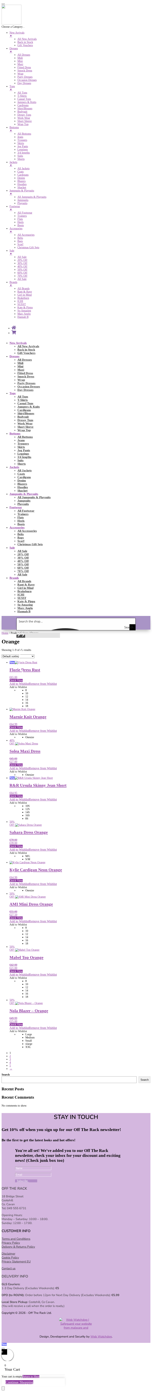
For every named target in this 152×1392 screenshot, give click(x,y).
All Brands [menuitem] (23, 288)
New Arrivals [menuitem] (17, 34)
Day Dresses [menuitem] (24, 83)
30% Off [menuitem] (22, 263)
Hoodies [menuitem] (22, 184)
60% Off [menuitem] (22, 272)
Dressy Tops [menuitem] (24, 114)
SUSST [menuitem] (21, 304)
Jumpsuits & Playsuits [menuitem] (22, 192)
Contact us (8, 1268)
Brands (14, 577)
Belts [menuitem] (20, 238)
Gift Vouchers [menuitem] (25, 45)
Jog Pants (23, 450)
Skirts (21, 447)
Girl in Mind (25, 587)
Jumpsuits (23, 500)
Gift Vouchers (26, 353)
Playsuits (23, 504)
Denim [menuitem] (21, 177)
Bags (20, 537)
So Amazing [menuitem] (24, 310)
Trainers (22, 514)
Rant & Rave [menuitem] (24, 291)
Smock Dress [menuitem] (24, 70)
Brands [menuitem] (13, 284)
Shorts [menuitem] (21, 159)
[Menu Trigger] (3, 4)
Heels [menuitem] (20, 222)
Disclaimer (8, 1254)
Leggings (23, 453)
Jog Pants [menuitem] (22, 146)
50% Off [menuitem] (22, 269)
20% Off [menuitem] (22, 260)
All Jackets (24, 470)
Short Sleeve (25, 426)
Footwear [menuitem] (15, 208)
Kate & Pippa (26, 601)
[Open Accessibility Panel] (3, 1388)
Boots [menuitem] (20, 225)
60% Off (23, 567)
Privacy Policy (11, 1243)
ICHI (20, 594)
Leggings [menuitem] (22, 149)
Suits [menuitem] (20, 155)
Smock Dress (25, 376)
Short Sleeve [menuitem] (24, 121)
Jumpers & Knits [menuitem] (26, 102)
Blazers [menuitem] (21, 181)
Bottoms (15, 433)
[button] (18, 636)
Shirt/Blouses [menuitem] (24, 108)
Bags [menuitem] (20, 241)
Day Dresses (25, 389)
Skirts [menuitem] (20, 143)
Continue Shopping (19, 1382)
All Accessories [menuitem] (25, 234)
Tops (13, 393)
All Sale (22, 551)
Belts (20, 534)
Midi (20, 363)
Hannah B (23, 611)
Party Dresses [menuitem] (24, 76)
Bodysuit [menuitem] (22, 111)
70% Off (23, 571)
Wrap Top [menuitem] (22, 124)
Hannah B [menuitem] (22, 316)
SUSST (21, 598)
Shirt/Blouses (25, 413)
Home (5, 633)
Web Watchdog (101, 1336)
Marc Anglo (25, 608)
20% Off (23, 554)
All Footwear (25, 510)
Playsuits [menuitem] (22, 203)
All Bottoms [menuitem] (24, 133)
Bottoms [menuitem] (14, 129)
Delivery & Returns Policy (18, 1247)
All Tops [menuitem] (22, 92)
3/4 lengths (24, 457)
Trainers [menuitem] (22, 215)
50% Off (23, 564)
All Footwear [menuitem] (24, 212)
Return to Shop (30, 1376)
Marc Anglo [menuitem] (24, 313)
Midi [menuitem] (20, 57)
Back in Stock (26, 349)
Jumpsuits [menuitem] (22, 200)
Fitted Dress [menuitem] (24, 67)
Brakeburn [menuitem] (23, 298)
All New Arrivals (28, 346)
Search (6, 1074)
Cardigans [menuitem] (22, 105)
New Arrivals (18, 342)
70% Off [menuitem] (22, 275)
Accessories (17, 527)
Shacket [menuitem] (21, 187)
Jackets (14, 467)
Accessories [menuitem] (16, 230)
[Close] (3, 1348)
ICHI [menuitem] (20, 301)
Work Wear (25, 423)
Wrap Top (24, 430)
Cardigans (24, 410)
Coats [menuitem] (20, 171)
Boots (21, 524)
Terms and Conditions (16, 1239)
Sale (12, 547)
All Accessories (27, 530)
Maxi (20, 369)
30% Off (23, 557)
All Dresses (24, 359)
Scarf (20, 541)
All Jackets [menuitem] (23, 168)
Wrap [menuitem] (20, 73)
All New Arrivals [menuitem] (27, 39)
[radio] (87, 690)
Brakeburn (24, 591)
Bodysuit (23, 416)
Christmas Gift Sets (30, 544)
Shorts (21, 463)
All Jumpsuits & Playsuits (34, 497)
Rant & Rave (26, 584)
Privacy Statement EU (16, 1261)
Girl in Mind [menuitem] (24, 294)
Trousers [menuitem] (22, 140)
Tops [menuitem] (12, 88)
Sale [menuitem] (12, 252)
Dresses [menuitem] (14, 50)
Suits (20, 460)
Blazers (22, 483)
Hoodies (22, 487)
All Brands (24, 581)
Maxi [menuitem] (20, 64)
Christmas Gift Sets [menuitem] (28, 247)
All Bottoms (25, 436)
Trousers (23, 443)
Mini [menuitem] (20, 61)
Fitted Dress (25, 373)
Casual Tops (25, 403)
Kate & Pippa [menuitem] (25, 307)
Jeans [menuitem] (20, 136)
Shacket (22, 490)
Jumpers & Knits (28, 406)
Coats (21, 473)
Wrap (21, 379)
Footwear (16, 507)
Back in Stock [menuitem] (25, 42)
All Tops (22, 396)
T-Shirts (22, 400)
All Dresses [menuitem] (23, 54)
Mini (20, 366)
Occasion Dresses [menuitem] (27, 80)
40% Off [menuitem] (22, 266)
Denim (21, 480)
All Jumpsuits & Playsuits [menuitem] (31, 196)
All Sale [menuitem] (22, 256)
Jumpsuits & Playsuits (24, 494)
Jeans (21, 440)
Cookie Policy (10, 1258)
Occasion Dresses (28, 386)
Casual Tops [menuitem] (24, 99)
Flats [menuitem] (20, 219)
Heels (21, 520)
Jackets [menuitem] (13, 164)
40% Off (23, 561)
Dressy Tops (25, 420)
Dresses (14, 356)
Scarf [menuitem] (20, 244)
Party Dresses (26, 383)
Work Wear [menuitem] (23, 117)
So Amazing (25, 604)
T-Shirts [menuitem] (22, 95)
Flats (20, 517)
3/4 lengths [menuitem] (23, 152)
